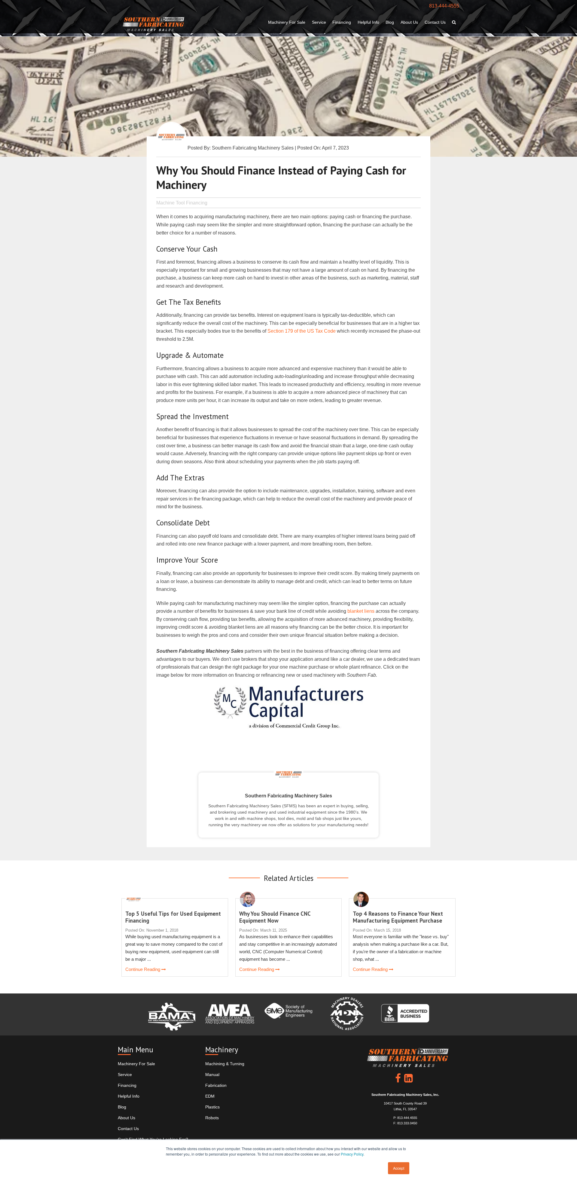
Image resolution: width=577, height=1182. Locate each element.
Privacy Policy (352, 1153)
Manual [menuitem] (212, 1074)
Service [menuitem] (319, 22)
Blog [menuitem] (390, 22)
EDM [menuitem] (210, 1096)
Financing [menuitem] (341, 22)
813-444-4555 (444, 5)
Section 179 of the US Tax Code (301, 331)
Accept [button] (398, 1168)
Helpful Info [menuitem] (368, 22)
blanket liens (360, 611)
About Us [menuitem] (409, 22)
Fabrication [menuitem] (216, 1085)
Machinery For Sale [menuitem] (286, 22)
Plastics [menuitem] (212, 1107)
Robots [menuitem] (212, 1117)
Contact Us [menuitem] (435, 22)
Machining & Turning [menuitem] (224, 1063)
